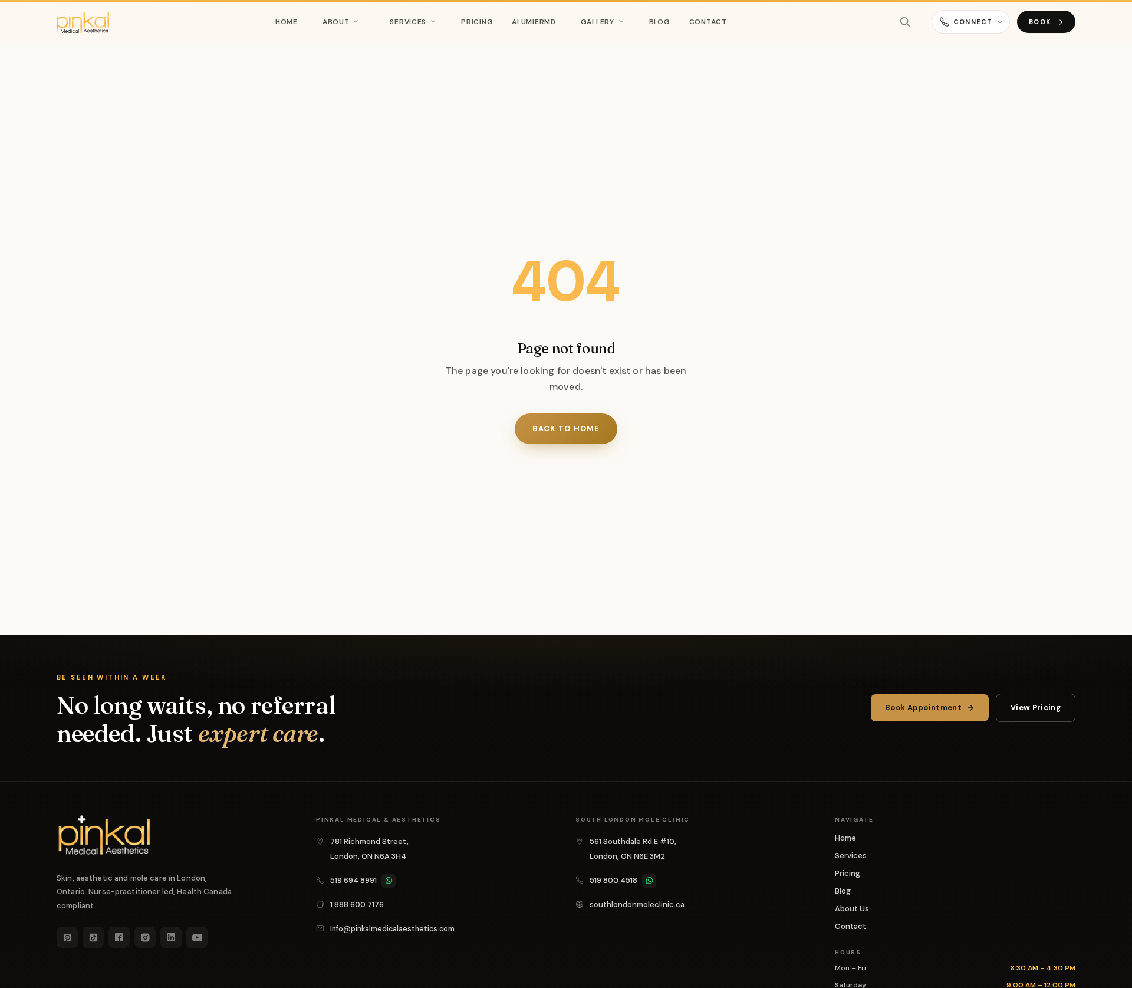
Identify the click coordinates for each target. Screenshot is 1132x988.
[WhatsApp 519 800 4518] (649, 881)
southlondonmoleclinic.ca (637, 905)
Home (286, 22)
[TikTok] (93, 937)
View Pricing (1036, 708)
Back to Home (565, 429)
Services (408, 22)
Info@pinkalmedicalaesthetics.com (392, 929)
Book (1040, 22)
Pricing (477, 22)
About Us (852, 909)
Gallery (597, 22)
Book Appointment (923, 708)
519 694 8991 (353, 880)
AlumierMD (533, 22)
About (336, 22)
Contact (708, 22)
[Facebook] (119, 937)
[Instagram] (145, 937)
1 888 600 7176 (357, 905)
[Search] (905, 22)
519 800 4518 (613, 880)
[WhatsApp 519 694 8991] (388, 881)
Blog (659, 22)
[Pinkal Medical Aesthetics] (83, 22)
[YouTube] (197, 937)
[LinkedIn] (171, 937)
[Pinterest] (67, 937)
